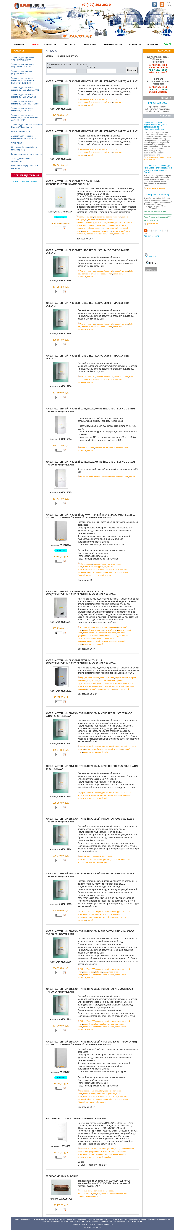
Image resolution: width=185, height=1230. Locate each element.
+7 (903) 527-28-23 (158, 87)
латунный (114, 228)
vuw (82, 749)
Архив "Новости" (151, 236)
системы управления (108, 627)
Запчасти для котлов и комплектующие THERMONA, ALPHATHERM (25, 117)
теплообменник (86, 1149)
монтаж (108, 575)
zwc (98, 1194)
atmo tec (94, 1024)
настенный (85, 102)
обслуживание (86, 564)
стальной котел (110, 630)
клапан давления (107, 223)
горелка (89, 575)
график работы (153, 224)
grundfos (107, 1157)
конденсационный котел (90, 477)
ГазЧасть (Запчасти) (20, 131)
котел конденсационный (105, 448)
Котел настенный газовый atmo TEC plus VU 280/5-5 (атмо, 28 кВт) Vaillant (91, 131)
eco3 (97, 223)
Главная (19, 44)
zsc (94, 1194)
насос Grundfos (109, 1151)
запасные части (158, 188)
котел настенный (121, 234)
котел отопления (90, 633)
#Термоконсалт (153, 157)
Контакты (135, 44)
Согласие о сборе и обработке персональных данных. (92, 1224)
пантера (100, 630)
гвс (101, 228)
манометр (90, 223)
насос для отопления (92, 225)
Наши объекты (113, 44)
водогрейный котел (99, 1094)
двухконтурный (93, 641)
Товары (34, 44)
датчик (109, 217)
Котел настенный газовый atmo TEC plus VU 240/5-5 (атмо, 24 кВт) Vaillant (91, 81)
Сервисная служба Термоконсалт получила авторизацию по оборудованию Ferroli (155, 125)
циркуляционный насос (111, 225)
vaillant (90, 105)
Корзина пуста (157, 103)
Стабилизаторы (18, 143)
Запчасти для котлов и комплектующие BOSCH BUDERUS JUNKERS (22, 80)
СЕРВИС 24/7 (50, 44)
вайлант (119, 448)
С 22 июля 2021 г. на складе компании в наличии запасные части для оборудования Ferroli (158, 169)
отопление (95, 102)
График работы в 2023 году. (157, 194)
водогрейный (98, 575)
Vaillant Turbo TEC (87, 271)
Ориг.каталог (60, 217)
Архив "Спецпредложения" (25, 181)
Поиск (167, 44)
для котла (95, 228)
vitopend (101, 569)
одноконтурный (118, 231)
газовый (102, 99)
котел (115, 102)
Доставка (69, 44)
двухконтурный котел (120, 686)
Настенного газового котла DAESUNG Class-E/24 (76, 1118)
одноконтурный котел (91, 231)
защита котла (93, 627)
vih (96, 99)
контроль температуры (97, 220)
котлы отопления (86, 217)
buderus (84, 1191)
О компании (89, 44)
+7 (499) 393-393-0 (96, 5)
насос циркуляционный (119, 683)
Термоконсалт (149, 159)
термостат (117, 217)
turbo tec (98, 914)
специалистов (136, 1221)
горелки (83, 627)
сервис (168, 157)
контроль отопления (109, 641)
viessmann (113, 572)
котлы (106, 228)
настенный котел (87, 99)
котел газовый (100, 1149)
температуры (99, 217)
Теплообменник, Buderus (62, 1176)
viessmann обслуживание (97, 572)
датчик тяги (120, 223)
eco (109, 231)
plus (110, 99)
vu (107, 99)
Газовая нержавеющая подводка (26, 154)
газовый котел (106, 102)
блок (95, 569)
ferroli (162, 157)
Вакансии (152, 44)
